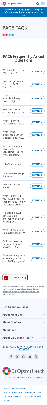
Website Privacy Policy (33, 392)
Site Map (7, 400)
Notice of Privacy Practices (13, 392)
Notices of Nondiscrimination (14, 388)
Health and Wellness (15, 307)
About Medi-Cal (12, 314)
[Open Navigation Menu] (43, 3)
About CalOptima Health (18, 337)
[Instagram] (23, 356)
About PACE (10, 330)
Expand (36, 71)
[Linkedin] (36, 356)
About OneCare (12, 322)
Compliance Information (12, 396)
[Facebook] (11, 356)
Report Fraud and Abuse (32, 396)
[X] (17, 356)
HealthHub (26, 9)
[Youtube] (29, 356)
